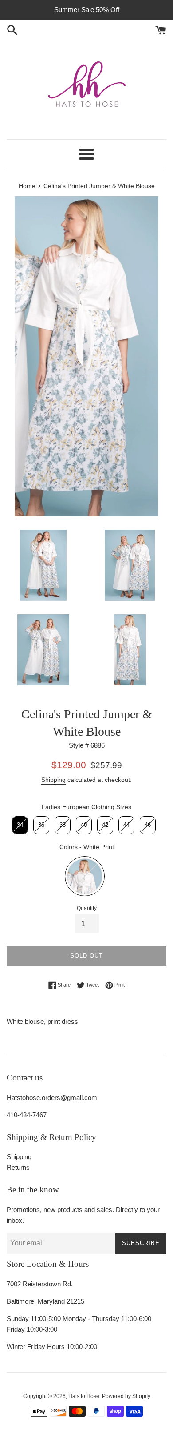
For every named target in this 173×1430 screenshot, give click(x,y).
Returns (18, 1167)
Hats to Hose (83, 1396)
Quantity (87, 908)
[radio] (20, 825)
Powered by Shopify (126, 1396)
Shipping (53, 779)
